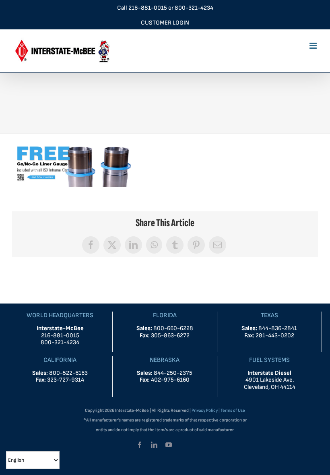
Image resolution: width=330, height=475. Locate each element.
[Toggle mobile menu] (313, 45)
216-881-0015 (147, 8)
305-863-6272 (170, 335)
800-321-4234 (194, 8)
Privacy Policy (205, 410)
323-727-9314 (65, 379)
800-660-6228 (172, 328)
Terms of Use (233, 410)
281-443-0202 (275, 335)
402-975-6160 (170, 379)
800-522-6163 (68, 373)
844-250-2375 (173, 373)
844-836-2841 (277, 328)
